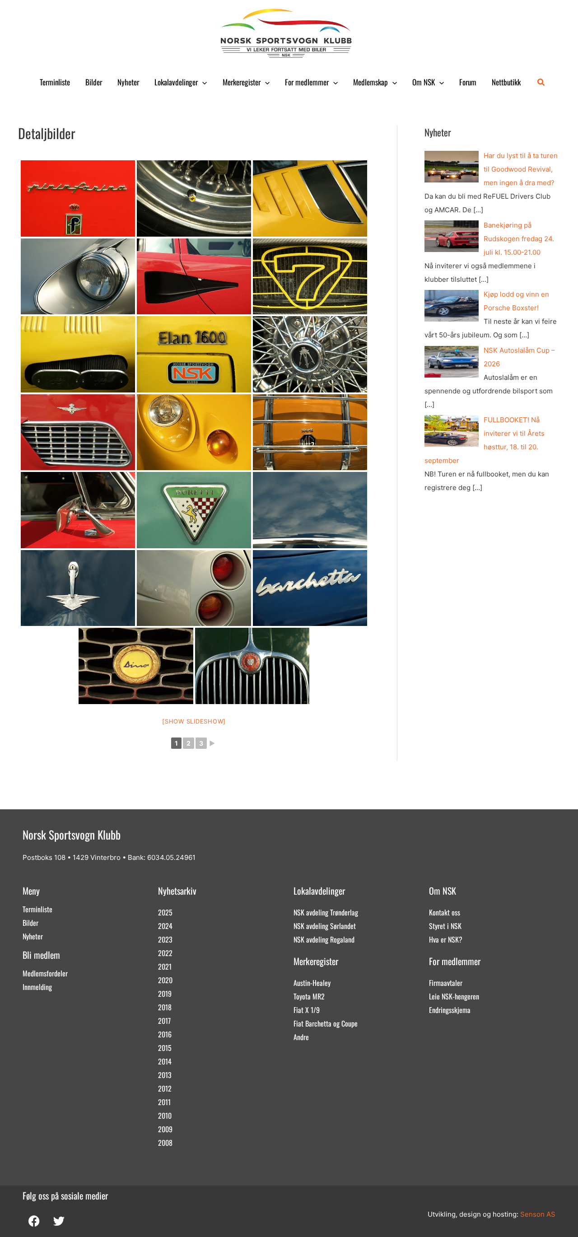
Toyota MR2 (309, 996)
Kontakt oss (444, 912)
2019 (165, 993)
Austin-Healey (312, 982)
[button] (202, 82)
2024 (165, 925)
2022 (165, 953)
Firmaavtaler (445, 982)
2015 (165, 1047)
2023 (165, 939)
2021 (165, 966)
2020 (165, 980)
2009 (165, 1129)
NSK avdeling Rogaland (324, 939)
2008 (165, 1142)
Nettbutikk (506, 82)
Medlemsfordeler (45, 973)
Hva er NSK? (445, 939)
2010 (165, 1115)
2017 (164, 1020)
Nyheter (128, 82)
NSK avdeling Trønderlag (326, 912)
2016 (165, 1034)
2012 (165, 1088)
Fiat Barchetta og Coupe (326, 1023)
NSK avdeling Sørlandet (325, 925)
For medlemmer (307, 82)
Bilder (93, 82)
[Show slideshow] (194, 721)
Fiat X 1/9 (307, 1009)
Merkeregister (242, 82)
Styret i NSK (445, 925)
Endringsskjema (450, 1009)
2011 (164, 1102)
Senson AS (537, 1214)
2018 (165, 1007)
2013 (165, 1074)
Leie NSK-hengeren (454, 996)
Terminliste (55, 82)
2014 (165, 1061)
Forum (467, 82)
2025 (165, 912)
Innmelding (37, 986)
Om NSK (423, 82)
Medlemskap (370, 82)
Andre (301, 1037)
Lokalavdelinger (176, 82)
